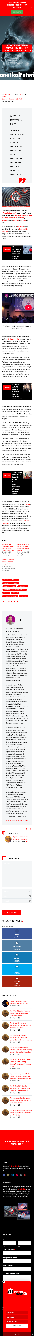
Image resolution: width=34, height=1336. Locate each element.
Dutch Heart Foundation (10, 583)
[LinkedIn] (14, 601)
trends (22, 218)
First (4, 1246)
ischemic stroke (13, 339)
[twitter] (21, 1175)
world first (20, 227)
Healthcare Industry (9, 586)
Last (19, 1246)
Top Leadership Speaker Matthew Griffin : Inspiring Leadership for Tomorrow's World (21, 1037)
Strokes (6, 593)
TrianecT (27, 504)
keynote (16, 220)
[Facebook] (3, 601)
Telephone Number (10, 1258)
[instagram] (8, 1175)
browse (23, 220)
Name (5, 1240)
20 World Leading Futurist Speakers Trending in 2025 (19, 1002)
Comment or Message (11, 1273)
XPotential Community (9, 213)
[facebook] (4, 1175)
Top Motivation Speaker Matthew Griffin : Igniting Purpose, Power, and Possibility (21, 1112)
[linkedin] (12, 1175)
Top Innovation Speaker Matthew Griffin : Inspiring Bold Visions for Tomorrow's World (21, 1100)
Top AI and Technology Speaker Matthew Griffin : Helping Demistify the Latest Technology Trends (20, 1062)
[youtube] (25, 1175)
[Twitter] (6, 601)
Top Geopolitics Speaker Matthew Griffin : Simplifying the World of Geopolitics (20, 1025)
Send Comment (11, 912)
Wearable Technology (10, 596)
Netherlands (23, 586)
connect (4, 220)
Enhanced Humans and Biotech (12, 99)
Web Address (8, 1266)
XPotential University (21, 215)
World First (24, 596)
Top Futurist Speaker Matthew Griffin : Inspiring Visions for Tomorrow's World (20, 1013)
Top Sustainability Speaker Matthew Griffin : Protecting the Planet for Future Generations (20, 1088)
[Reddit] (17, 601)
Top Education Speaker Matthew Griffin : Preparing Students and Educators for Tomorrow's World (20, 1076)
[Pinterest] (9, 601)
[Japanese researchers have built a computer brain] (9, 839)
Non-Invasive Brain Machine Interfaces (14, 589)
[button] (26, 829)
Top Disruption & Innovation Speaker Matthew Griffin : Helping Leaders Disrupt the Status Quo (21, 1049)
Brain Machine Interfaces (11, 580)
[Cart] (3, 19)
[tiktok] (17, 1175)
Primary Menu (30, 18)
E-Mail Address (9, 1250)
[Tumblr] (11, 601)
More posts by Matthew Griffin (18, 820)
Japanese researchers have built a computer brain (20, 839)
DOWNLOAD (17, 12)
